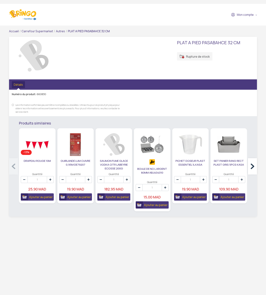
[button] (252, 166)
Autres (60, 31)
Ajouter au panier (41, 197)
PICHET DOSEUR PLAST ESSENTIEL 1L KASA (190, 163)
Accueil (14, 31)
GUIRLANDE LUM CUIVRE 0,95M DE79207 (75, 163)
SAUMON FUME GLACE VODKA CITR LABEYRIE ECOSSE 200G (114, 164)
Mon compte (245, 15)
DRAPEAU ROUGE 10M (37, 161)
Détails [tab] (18, 85)
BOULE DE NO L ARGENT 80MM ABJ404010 (152, 170)
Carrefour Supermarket (37, 31)
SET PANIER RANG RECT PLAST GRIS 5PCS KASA (229, 163)
